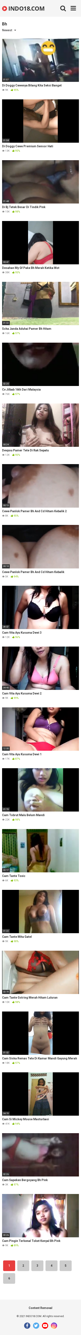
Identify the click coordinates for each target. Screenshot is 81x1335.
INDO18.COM (25, 8)
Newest (7, 30)
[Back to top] (73, 1326)
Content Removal (40, 1308)
